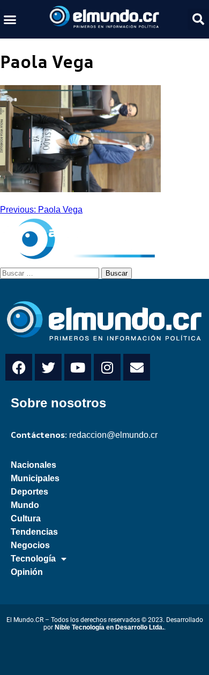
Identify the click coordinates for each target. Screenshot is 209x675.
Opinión (27, 572)
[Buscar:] (50, 272)
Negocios (30, 545)
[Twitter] (48, 367)
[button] (10, 19)
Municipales (35, 478)
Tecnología (33, 558)
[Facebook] (18, 367)
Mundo (25, 505)
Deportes (29, 491)
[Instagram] (107, 367)
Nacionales (33, 464)
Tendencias (34, 531)
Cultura (26, 518)
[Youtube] (77, 367)
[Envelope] (136, 367)
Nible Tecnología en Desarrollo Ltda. (109, 627)
